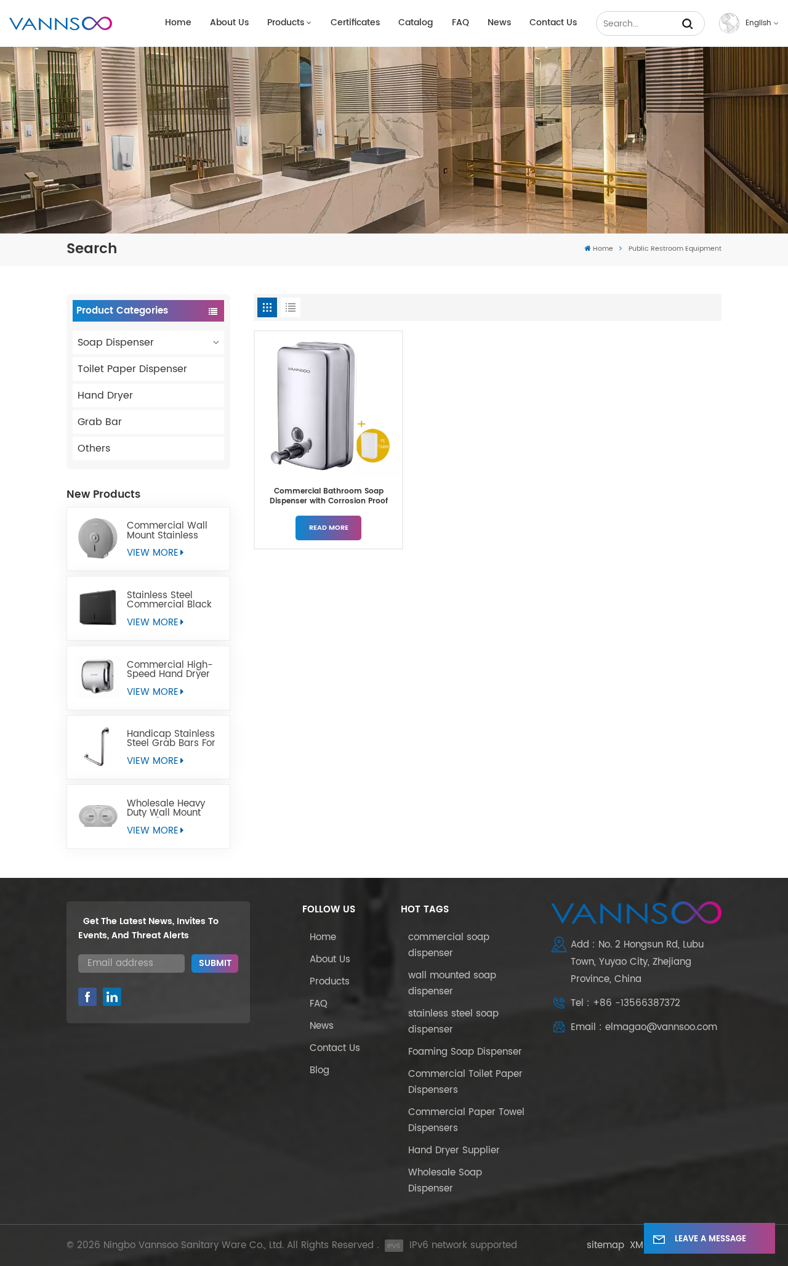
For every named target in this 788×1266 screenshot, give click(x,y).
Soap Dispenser (116, 343)
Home (178, 23)
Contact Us (553, 23)
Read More (328, 528)
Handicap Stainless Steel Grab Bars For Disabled (171, 738)
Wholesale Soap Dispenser (445, 1180)
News (499, 23)
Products (285, 23)
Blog (319, 1070)
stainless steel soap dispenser (453, 1021)
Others (94, 448)
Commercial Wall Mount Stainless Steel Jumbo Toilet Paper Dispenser (169, 530)
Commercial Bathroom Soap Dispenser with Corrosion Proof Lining (329, 496)
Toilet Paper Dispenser (132, 369)
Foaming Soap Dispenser (465, 1052)
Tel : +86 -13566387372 (625, 1003)
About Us (229, 23)
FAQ (460, 23)
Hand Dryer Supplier (454, 1150)
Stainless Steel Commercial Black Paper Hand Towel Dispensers (169, 600)
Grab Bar (100, 422)
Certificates (355, 23)
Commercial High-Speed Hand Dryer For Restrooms (170, 669)
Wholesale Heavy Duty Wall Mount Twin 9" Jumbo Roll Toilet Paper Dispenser (169, 808)
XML (638, 1245)
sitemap (605, 1245)
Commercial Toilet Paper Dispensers (465, 1082)
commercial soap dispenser (448, 945)
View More (153, 553)
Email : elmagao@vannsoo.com (644, 1027)
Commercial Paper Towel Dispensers (466, 1120)
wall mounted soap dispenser (452, 983)
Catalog (415, 23)
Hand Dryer (105, 396)
